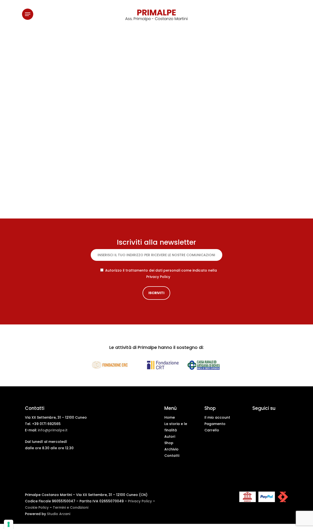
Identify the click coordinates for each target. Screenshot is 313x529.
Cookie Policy (37, 507)
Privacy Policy (158, 276)
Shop (168, 442)
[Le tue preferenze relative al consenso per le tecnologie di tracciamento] (8, 524)
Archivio (171, 449)
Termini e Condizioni (70, 507)
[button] (27, 14)
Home (169, 417)
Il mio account (217, 417)
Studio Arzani (58, 513)
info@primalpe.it (52, 430)
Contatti (171, 455)
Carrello (211, 430)
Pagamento (214, 423)
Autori (169, 436)
